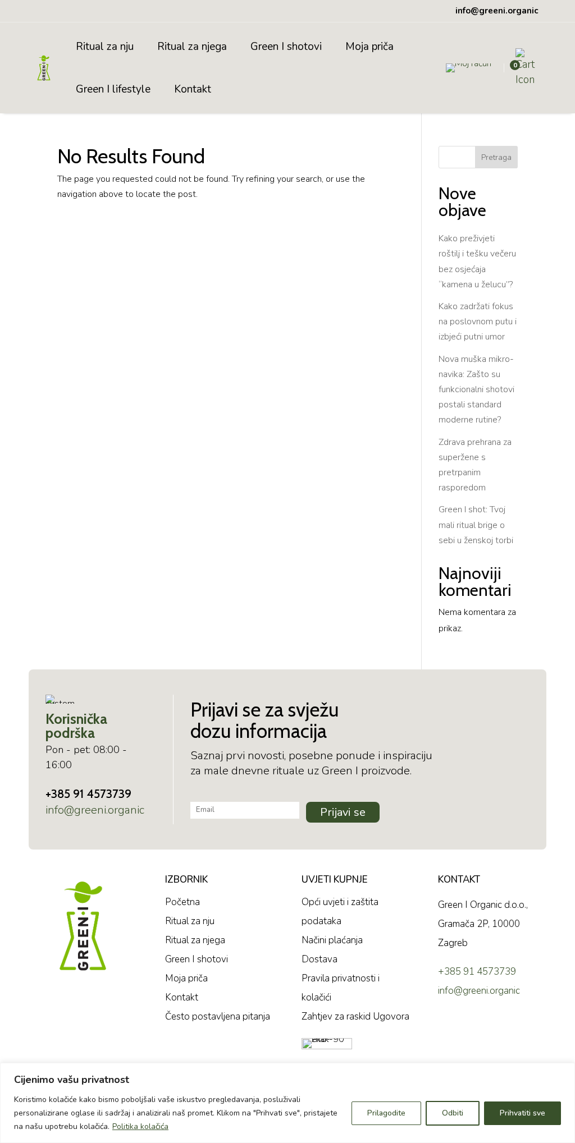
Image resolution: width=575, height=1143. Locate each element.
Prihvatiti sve (522, 1113)
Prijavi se (343, 812)
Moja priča (369, 46)
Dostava (319, 959)
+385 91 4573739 (88, 794)
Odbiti (452, 1113)
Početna (182, 902)
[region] (287, 1103)
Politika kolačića (140, 1126)
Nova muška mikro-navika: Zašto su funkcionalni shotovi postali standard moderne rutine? (476, 389)
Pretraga (496, 157)
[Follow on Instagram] (480, 1030)
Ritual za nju (105, 46)
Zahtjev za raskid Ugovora (355, 1016)
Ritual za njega (192, 46)
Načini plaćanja (332, 940)
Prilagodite (386, 1113)
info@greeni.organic (94, 810)
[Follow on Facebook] (449, 1029)
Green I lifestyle (113, 89)
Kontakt (192, 89)
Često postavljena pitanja (217, 1016)
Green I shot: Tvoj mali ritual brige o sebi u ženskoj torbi (476, 524)
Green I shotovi (286, 46)
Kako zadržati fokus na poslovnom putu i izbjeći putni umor (478, 321)
